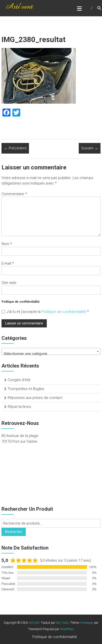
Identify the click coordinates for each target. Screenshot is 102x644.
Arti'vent (33, 622)
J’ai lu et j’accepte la (47, 311)
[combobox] (51, 351)
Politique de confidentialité (64, 311)
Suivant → (89, 148)
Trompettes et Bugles (26, 389)
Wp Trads (62, 622)
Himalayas (86, 622)
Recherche (13, 532)
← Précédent (15, 148)
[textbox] (51, 353)
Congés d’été (19, 380)
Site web (8, 282)
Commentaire (14, 194)
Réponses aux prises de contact (35, 397)
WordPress (67, 629)
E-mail (7, 263)
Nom (6, 244)
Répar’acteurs (19, 406)
